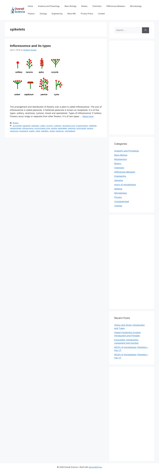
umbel (52, 131)
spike (38, 131)
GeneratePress (95, 467)
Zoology (43, 13)
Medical (118, 189)
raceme (90, 128)
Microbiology (135, 6)
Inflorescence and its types (30, 46)
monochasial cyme (42, 128)
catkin (42, 126)
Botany (84, 6)
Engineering (57, 13)
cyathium (57, 126)
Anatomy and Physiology (49, 6)
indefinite (92, 126)
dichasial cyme (68, 126)
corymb (49, 126)
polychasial (81, 128)
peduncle (71, 128)
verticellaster (70, 131)
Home (30, 6)
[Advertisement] (131, 89)
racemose (14, 131)
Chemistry (96, 6)
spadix (32, 131)
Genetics (118, 180)
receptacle (23, 131)
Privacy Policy (87, 13)
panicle (54, 128)
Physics (31, 13)
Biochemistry (120, 159)
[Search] (145, 30)
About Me (71, 13)
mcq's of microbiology (125, 184)
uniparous (60, 131)
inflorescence (27, 128)
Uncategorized (121, 201)
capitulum (35, 126)
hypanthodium (82, 126)
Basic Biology (70, 6)
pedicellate (62, 128)
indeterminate (15, 128)
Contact (101, 13)
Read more (88, 116)
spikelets (44, 131)
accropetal (17, 126)
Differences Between (115, 6)
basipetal (26, 126)
